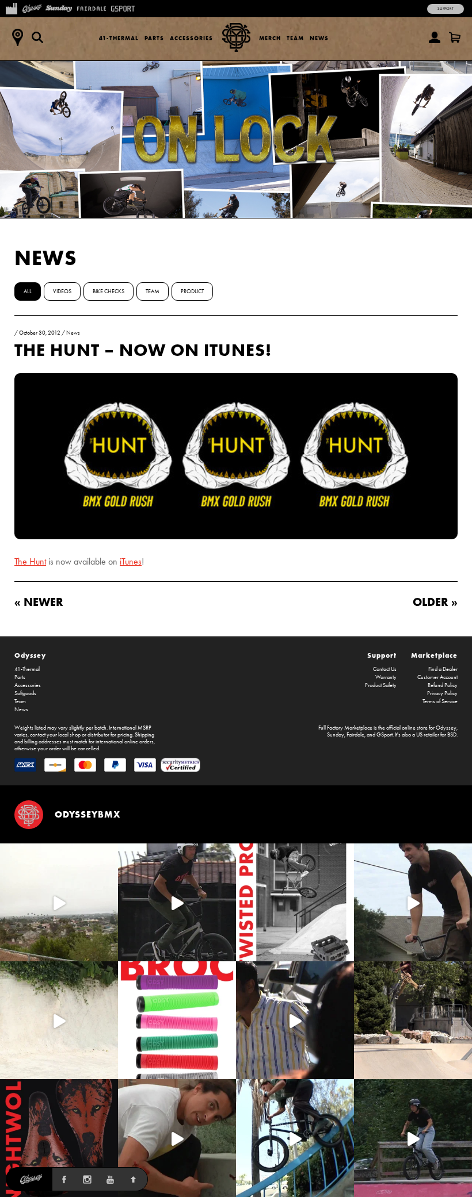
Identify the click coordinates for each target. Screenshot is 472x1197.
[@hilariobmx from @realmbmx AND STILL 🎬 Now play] (295, 1020)
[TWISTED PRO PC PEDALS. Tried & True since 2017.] (295, 902)
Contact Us (385, 669)
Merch (270, 38)
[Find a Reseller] (17, 37)
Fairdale (355, 734)
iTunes (131, 561)
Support (445, 8)
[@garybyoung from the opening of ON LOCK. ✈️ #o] (177, 902)
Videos (62, 291)
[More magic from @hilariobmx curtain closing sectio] (177, 1138)
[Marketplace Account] (434, 37)
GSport (384, 734)
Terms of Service (440, 701)
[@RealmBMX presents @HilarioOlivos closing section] (295, 1138)
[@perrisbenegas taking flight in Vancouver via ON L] (413, 1138)
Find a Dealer (443, 669)
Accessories (191, 38)
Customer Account (437, 677)
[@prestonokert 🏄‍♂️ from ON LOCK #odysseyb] (59, 902)
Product (192, 291)
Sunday (335, 734)
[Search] (37, 37)
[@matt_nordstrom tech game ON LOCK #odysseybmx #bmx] (413, 902)
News (319, 38)
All (28, 291)
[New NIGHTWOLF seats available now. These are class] (59, 1138)
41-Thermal (119, 38)
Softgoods (25, 693)
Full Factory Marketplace (345, 727)
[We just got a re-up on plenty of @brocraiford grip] (177, 1020)
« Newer (38, 601)
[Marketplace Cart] (454, 37)
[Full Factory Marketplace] (11, 7)
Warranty (386, 677)
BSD (451, 734)
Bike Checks (108, 291)
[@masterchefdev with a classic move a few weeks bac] (413, 1020)
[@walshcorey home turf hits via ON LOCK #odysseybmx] (59, 1020)
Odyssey (30, 655)
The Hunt (30, 561)
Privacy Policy (442, 693)
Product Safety (381, 685)
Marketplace (434, 655)
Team (295, 38)
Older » (435, 601)
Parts (154, 38)
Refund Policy (443, 685)
